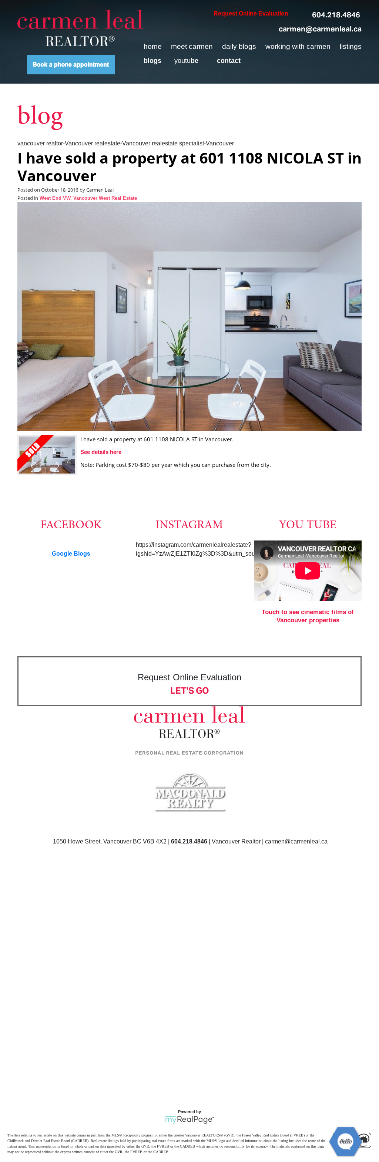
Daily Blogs (239, 46)
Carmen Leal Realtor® (80, 27)
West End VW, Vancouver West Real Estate (88, 198)
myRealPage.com (190, 1120)
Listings (351, 46)
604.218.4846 (336, 14)
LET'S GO (189, 690)
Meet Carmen (192, 46)
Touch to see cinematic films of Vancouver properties (308, 616)
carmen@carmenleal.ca (320, 28)
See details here (100, 452)
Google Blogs (71, 553)
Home (153, 46)
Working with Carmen (298, 46)
